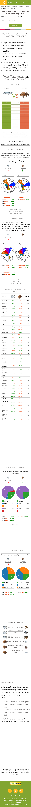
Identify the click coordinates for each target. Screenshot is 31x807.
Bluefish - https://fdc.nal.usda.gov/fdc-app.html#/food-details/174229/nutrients (17, 704)
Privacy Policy (8, 800)
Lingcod (13, 8)
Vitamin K (17, 285)
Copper (3, 327)
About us (7, 799)
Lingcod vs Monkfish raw (15, 646)
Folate (3, 355)
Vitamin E (16, 281)
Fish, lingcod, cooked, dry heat (13, 78)
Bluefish (21, 6)
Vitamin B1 (4, 342)
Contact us (15, 799)
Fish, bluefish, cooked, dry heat (14, 76)
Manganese (15, 211)
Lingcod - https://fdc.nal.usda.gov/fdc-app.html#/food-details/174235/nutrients (17, 712)
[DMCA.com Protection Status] (15, 784)
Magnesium (4, 348)
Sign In (10, 2)
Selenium (16, 213)
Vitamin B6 (4, 308)
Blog (23, 2)
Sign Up (17, 2)
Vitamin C (16, 278)
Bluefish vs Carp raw (15, 637)
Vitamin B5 (15, 283)
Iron (2, 340)
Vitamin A (4, 306)
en (12, 795)
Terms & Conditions (21, 800)
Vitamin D (17, 279)
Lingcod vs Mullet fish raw (15, 651)
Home (2, 6)
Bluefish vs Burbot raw (15, 627)
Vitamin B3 (4, 303)
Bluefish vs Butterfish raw (15, 631)
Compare (15, 25)
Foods (8, 6)
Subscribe (24, 799)
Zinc (3, 329)
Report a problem (15, 802)
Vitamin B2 (4, 345)
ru (15, 795)
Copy (20, 141)
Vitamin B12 (4, 300)
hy (19, 795)
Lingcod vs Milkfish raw (15, 641)
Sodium (16, 209)
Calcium (3, 358)
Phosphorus (4, 320)
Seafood (14, 6)
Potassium (4, 350)
